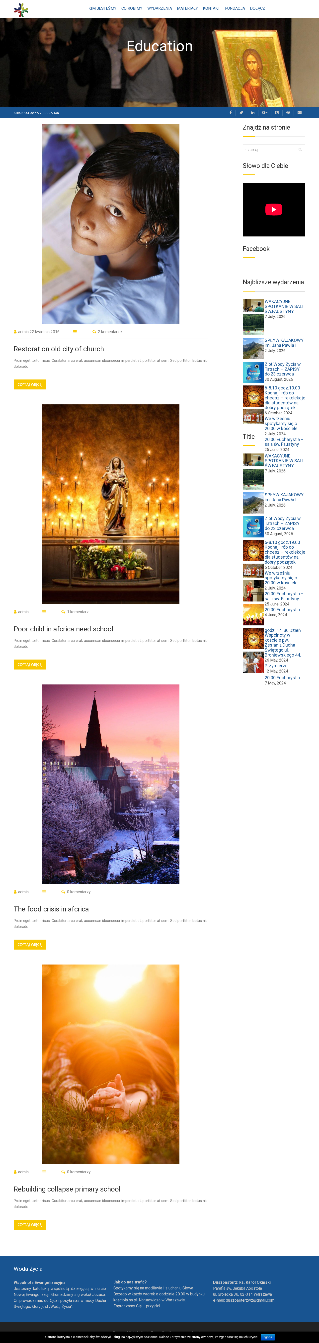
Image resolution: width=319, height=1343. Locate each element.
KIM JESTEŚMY (102, 8)
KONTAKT (211, 8)
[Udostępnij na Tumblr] (277, 113)
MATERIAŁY (187, 8)
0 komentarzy (79, 892)
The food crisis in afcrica (51, 909)
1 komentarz (78, 611)
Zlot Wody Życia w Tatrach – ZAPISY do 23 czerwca (283, 369)
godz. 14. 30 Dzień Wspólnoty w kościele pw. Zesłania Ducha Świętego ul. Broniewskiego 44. (283, 643)
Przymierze (276, 665)
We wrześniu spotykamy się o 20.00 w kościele (281, 423)
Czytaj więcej (30, 384)
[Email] (299, 113)
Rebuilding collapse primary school (67, 1189)
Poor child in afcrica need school (63, 629)
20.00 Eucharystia (282, 609)
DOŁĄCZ (257, 8)
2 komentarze (110, 331)
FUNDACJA (235, 8)
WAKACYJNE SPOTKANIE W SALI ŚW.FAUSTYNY (284, 306)
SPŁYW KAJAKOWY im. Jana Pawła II (284, 343)
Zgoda (267, 1337)
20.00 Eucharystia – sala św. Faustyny (284, 596)
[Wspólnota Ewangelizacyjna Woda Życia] (21, 9)
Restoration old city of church (59, 349)
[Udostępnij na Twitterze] (241, 113)
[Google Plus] (264, 113)
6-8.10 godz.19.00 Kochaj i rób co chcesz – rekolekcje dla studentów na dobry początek (285, 397)
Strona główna (26, 113)
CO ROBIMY (131, 8)
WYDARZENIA (159, 8)
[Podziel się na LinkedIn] (252, 113)
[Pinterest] (288, 113)
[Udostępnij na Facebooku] (231, 113)
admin (23, 331)
